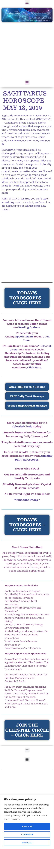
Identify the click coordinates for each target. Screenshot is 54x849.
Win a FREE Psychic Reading (27, 386)
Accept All (27, 826)
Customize (27, 834)
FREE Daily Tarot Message (27, 396)
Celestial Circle (22, 426)
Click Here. (34, 367)
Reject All (27, 842)
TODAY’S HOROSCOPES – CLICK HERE (27, 524)
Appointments (24, 336)
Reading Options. (29, 327)
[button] (27, 2)
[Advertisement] (27, 50)
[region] (27, 821)
